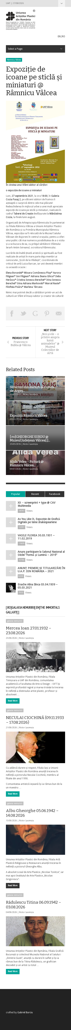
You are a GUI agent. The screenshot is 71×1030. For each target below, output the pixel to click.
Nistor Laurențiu (26, 638)
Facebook (54, 494)
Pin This (47, 313)
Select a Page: (61, 3)
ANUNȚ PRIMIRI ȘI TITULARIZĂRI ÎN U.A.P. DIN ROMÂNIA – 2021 (41, 569)
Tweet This (24, 313)
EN (59, 36)
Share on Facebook (12, 313)
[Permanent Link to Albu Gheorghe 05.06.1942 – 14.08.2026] (35, 840)
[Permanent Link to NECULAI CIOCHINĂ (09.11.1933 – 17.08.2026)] (35, 747)
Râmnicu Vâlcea (14, 60)
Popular (15, 494)
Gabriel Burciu (25, 1012)
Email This (59, 313)
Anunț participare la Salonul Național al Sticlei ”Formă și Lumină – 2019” (41, 553)
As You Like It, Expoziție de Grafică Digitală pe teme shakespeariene (39, 520)
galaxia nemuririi (14, 621)
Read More (13, 701)
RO (63, 36)
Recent (35, 494)
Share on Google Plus (35, 313)
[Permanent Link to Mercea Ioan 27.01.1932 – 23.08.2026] (35, 657)
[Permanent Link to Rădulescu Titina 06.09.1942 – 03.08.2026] (35, 931)
